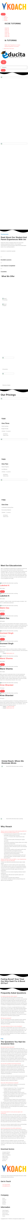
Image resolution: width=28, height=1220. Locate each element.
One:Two (5, 464)
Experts (5, 19)
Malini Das (4, 608)
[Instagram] (3, 1190)
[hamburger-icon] (3, 14)
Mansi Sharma (6, 658)
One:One (5, 504)
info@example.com (10, 653)
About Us (6, 17)
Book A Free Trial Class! (9, 48)
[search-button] (3, 70)
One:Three (5, 423)
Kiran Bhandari (6, 685)
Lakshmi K (4, 585)
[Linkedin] (11, 1190)
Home (5, 16)
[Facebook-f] (7, 1190)
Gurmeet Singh (6, 633)
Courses (5, 20)
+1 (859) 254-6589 (10, 706)
